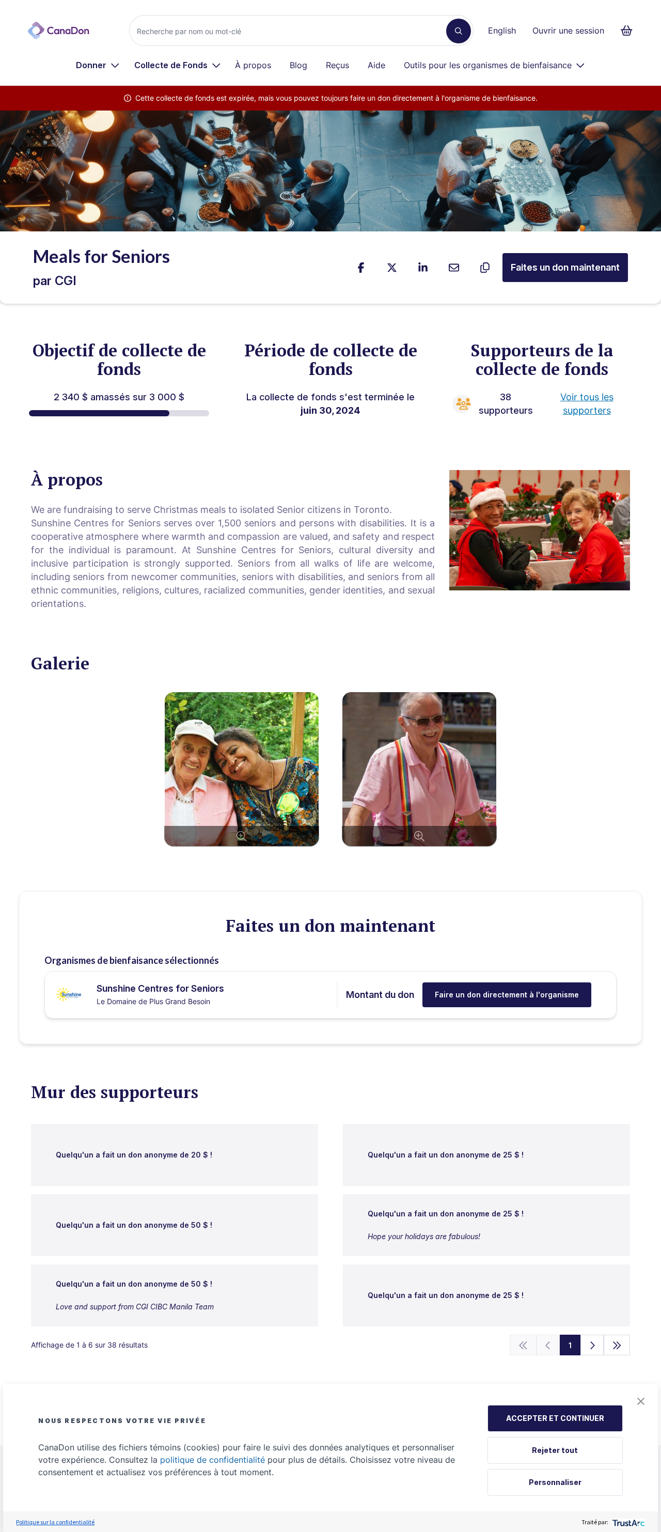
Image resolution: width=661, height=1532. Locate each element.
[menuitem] (98, 65)
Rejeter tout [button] (555, 1450)
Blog (298, 65)
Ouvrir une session (568, 30)
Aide (376, 65)
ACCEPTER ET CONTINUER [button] (555, 1418)
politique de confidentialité (212, 1460)
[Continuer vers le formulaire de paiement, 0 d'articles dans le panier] (630, 30)
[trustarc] (627, 1521)
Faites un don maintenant (565, 267)
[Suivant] (592, 1345)
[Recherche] (458, 31)
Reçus (337, 65)
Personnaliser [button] (555, 1482)
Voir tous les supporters (586, 404)
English (502, 30)
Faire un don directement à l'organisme (507, 994)
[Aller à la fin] (617, 1345)
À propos (253, 65)
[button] (641, 1401)
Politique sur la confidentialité (55, 1522)
